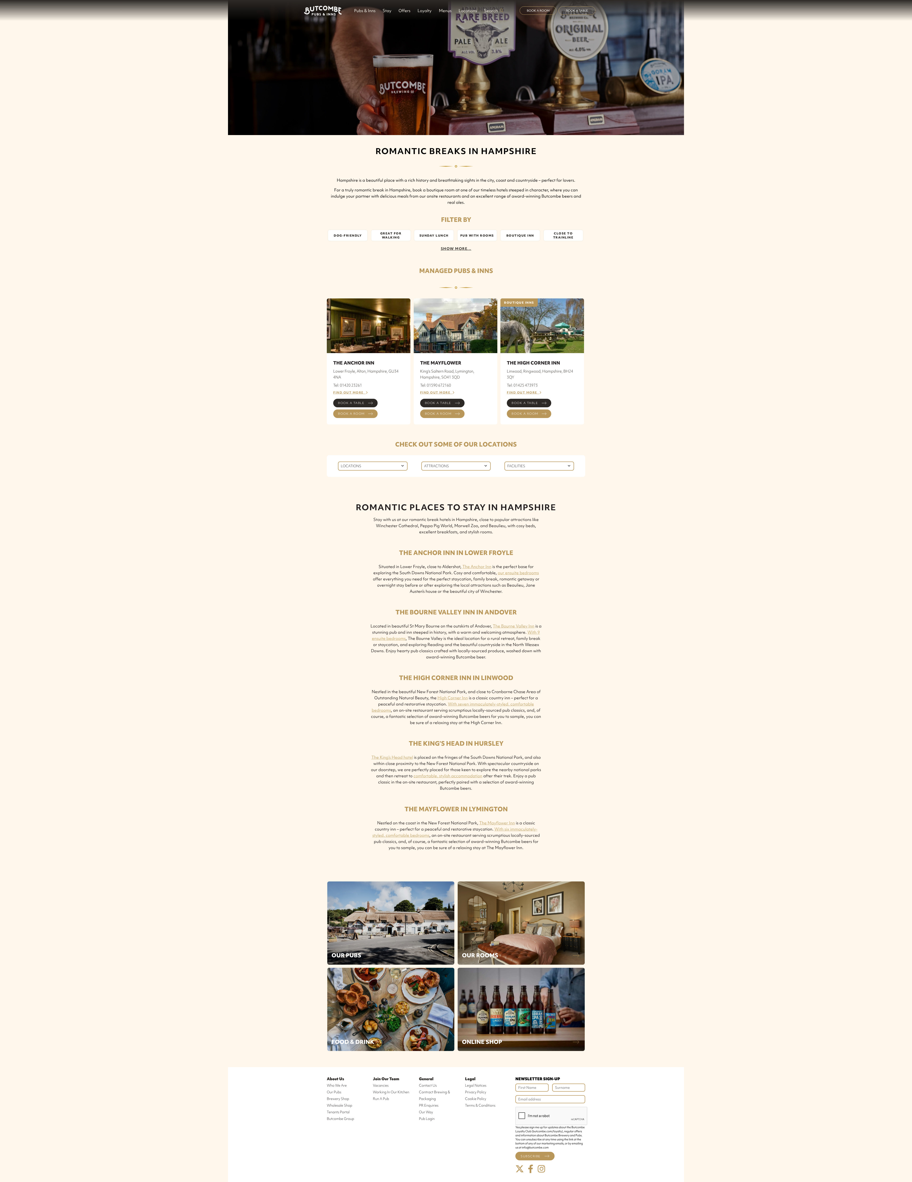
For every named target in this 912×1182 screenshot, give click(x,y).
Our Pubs (346, 955)
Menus (445, 10)
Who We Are (337, 1085)
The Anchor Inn (476, 566)
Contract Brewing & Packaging (434, 1095)
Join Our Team (386, 1078)
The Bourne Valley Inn (513, 626)
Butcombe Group (340, 1118)
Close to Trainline (563, 235)
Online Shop (482, 1042)
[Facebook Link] (530, 1169)
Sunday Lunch (434, 235)
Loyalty (425, 10)
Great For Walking (391, 235)
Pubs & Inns (364, 10)
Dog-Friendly (348, 235)
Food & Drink (353, 1042)
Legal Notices (475, 1085)
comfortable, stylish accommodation (447, 775)
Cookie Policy (475, 1098)
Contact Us (428, 1085)
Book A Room (538, 11)
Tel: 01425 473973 (522, 385)
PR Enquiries (428, 1105)
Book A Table (577, 11)
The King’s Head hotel (392, 757)
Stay (387, 10)
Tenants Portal (338, 1112)
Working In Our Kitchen (391, 1092)
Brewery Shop (338, 1098)
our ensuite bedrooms (518, 572)
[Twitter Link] (519, 1169)
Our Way (426, 1112)
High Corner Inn (452, 697)
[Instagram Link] (541, 1169)
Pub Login (427, 1118)
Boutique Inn (520, 235)
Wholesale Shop (339, 1105)
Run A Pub (381, 1098)
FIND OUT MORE (349, 392)
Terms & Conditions (480, 1105)
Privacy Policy (475, 1092)
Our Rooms (480, 955)
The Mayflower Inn (497, 823)
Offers (404, 10)
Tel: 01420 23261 (347, 385)
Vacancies (381, 1085)
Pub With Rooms (477, 235)
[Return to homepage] (323, 10)
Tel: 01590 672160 (435, 385)
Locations (468, 10)
